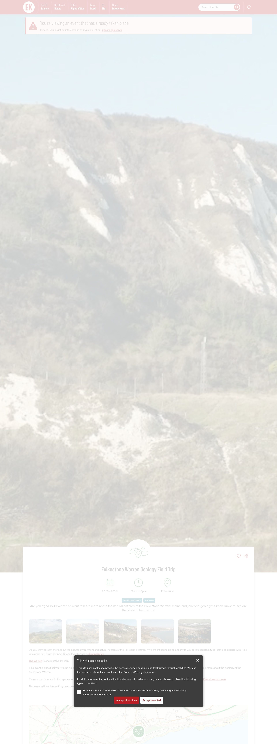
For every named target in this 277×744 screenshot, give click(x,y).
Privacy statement (144, 672)
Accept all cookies (126, 700)
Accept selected (152, 700)
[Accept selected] (197, 660)
